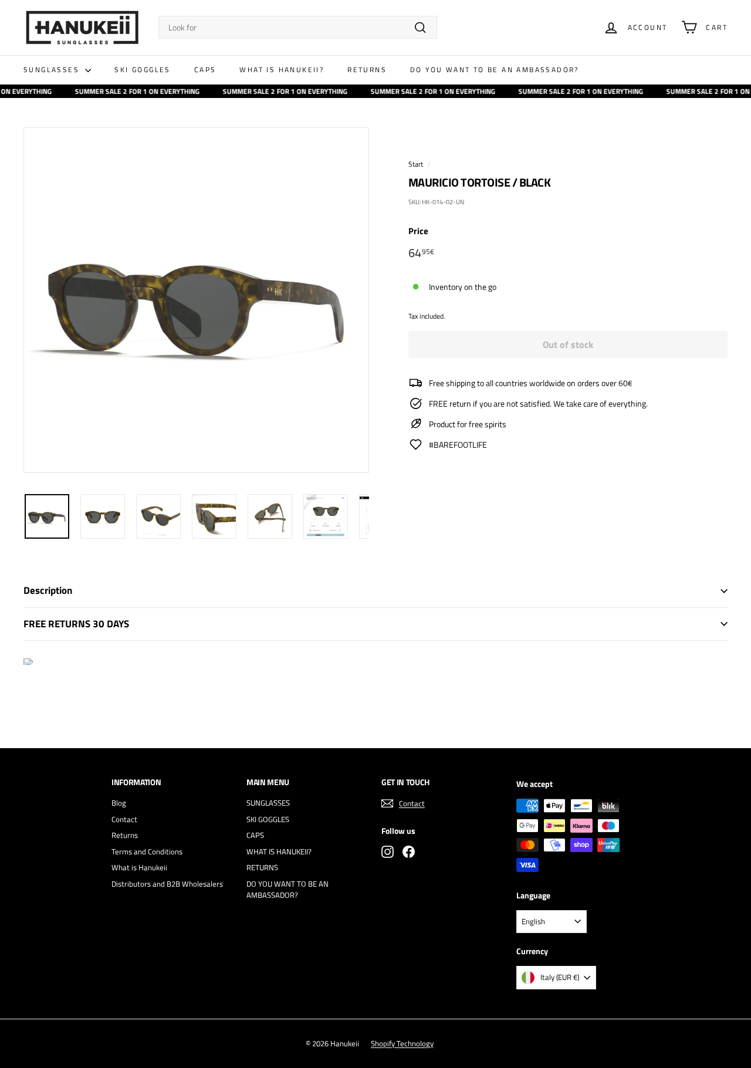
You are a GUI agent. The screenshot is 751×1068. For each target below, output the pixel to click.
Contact (124, 819)
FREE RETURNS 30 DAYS (76, 623)
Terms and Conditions (146, 851)
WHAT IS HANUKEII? (281, 69)
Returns (124, 835)
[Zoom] (196, 300)
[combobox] (297, 27)
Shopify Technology (402, 1043)
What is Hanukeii (139, 867)
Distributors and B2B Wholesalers (167, 884)
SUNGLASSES (52, 69)
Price (418, 231)
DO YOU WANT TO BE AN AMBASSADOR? (494, 69)
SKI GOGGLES (142, 69)
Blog (118, 803)
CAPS (205, 69)
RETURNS (367, 69)
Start (415, 164)
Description (47, 590)
